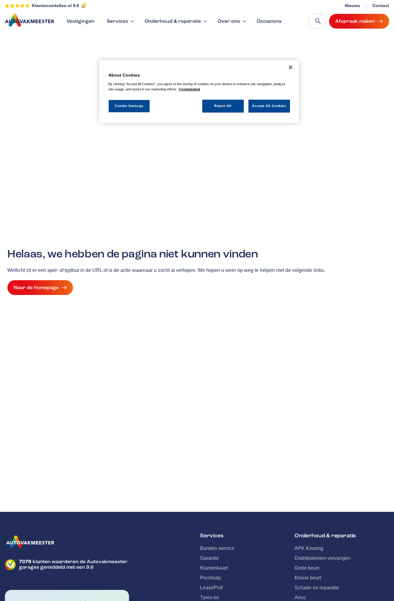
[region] (199, 91)
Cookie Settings (129, 106)
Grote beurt (307, 568)
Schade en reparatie (317, 587)
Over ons (229, 21)
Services (117, 21)
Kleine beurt (308, 577)
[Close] (290, 67)
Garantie (209, 558)
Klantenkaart (214, 568)
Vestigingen (80, 21)
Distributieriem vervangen (323, 558)
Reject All (222, 106)
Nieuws (352, 5)
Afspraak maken (355, 21)
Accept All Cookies (269, 106)
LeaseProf (211, 587)
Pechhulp (210, 577)
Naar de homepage (36, 288)
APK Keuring (309, 548)
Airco (300, 597)
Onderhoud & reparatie (173, 21)
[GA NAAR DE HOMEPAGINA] (67, 541)
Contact (380, 5)
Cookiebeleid (189, 89)
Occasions (269, 21)
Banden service (217, 548)
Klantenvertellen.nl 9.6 (55, 5)
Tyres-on (209, 597)
